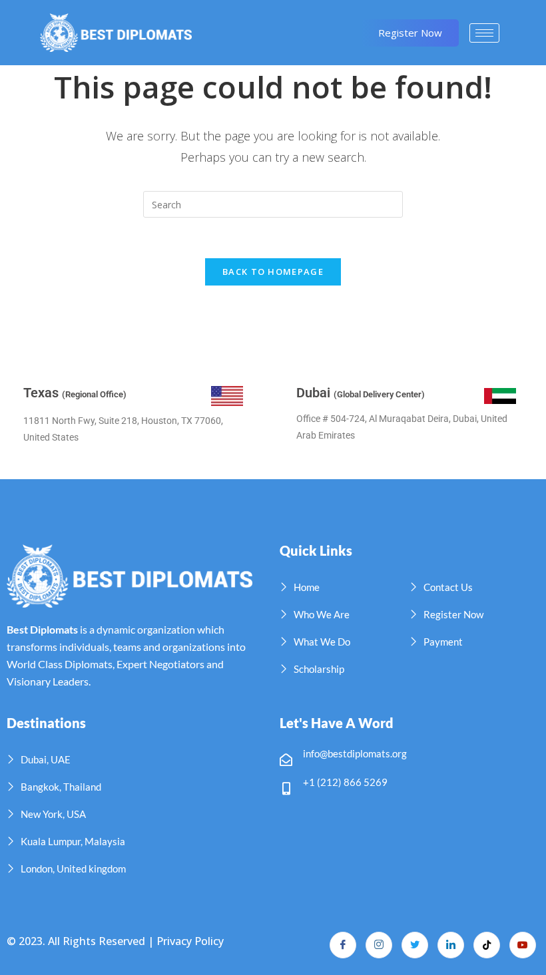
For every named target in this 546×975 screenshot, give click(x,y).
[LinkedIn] (450, 945)
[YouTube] (522, 945)
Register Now (410, 32)
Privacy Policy (190, 941)
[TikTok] (486, 945)
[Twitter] (415, 945)
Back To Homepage (273, 272)
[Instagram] (379, 945)
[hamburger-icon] (484, 33)
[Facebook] (343, 945)
